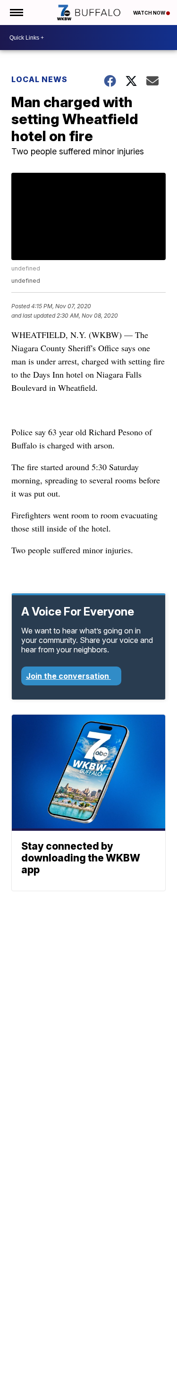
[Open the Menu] (16, 12)
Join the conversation (68, 676)
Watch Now (149, 13)
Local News (39, 79)
